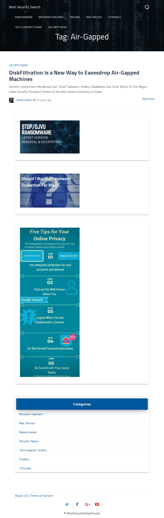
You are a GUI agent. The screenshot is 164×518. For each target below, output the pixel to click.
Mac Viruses (94, 17)
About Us (21, 495)
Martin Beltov (25, 100)
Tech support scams (28, 27)
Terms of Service (41, 495)
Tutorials (114, 17)
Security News (57, 27)
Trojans (75, 17)
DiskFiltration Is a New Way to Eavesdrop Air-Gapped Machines (74, 75)
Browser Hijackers (51, 17)
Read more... (148, 99)
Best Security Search (24, 7)
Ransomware (24, 17)
